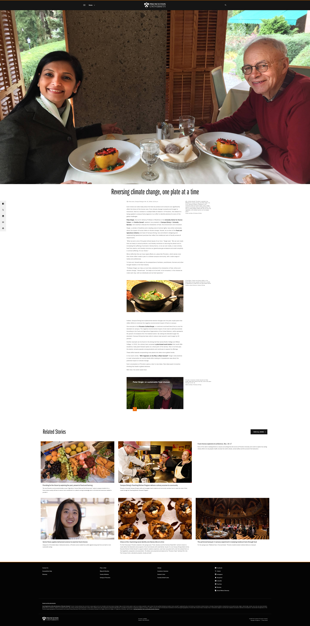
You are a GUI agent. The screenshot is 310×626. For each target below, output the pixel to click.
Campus (166, 222)
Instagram (220, 574)
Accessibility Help (47, 571)
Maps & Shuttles (104, 571)
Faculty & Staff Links (163, 577)
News (90, 5)
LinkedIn (219, 581)
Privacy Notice (265, 620)
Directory (44, 574)
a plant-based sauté (163, 344)
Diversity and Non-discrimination (49, 603)
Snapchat (219, 577)
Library (159, 568)
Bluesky (219, 587)
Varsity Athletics (104, 574)
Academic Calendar (162, 571)
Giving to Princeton (105, 577)
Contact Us (45, 568)
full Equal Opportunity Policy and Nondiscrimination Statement (146, 609)
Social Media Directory (223, 590)
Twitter (219, 571)
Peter (130, 220)
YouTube (219, 584)
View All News (258, 432)
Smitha (139, 222)
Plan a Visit (103, 568)
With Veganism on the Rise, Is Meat (154, 356)
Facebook (219, 568)
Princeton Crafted (146, 326)
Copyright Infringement (255, 620)
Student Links (161, 574)
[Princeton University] (50, 619)
